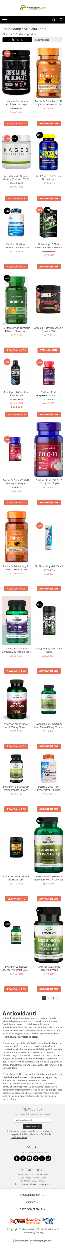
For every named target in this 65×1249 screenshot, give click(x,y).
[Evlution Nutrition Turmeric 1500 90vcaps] (16, 223)
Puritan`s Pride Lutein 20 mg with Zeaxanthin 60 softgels (48, 103)
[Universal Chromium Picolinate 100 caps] (16, 73)
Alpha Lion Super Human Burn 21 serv (16, 878)
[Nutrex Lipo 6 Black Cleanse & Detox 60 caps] (48, 223)
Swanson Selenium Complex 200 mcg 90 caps (16, 650)
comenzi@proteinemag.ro (34, 1184)
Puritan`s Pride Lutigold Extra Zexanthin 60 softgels (16, 568)
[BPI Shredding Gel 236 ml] (48, 536)
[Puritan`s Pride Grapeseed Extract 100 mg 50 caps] (48, 373)
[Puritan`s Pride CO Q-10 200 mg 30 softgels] (48, 449)
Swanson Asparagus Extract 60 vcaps (49, 968)
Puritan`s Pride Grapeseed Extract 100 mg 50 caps (48, 394)
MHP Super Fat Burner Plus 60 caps (48, 177)
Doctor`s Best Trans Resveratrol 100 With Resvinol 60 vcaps (48, 788)
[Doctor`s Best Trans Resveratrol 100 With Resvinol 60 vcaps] (48, 768)
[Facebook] (17, 1158)
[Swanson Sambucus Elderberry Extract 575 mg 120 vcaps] (16, 935)
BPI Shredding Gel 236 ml (49, 566)
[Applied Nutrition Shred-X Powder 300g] (48, 299)
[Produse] (5, 20)
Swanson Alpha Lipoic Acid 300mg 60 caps (16, 725)
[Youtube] (29, 1158)
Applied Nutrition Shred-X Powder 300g (48, 329)
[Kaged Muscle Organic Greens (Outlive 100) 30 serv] (16, 152)
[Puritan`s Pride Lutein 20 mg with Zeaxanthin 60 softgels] (48, 73)
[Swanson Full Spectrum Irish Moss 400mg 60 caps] (48, 699)
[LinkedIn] (42, 1158)
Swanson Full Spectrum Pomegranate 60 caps (16, 788)
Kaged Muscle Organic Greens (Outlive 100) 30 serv (16, 177)
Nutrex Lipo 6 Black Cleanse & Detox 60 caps (48, 246)
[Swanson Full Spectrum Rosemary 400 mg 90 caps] (48, 845)
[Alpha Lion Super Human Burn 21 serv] (16, 845)
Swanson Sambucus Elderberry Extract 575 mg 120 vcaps (16, 968)
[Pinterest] (23, 1158)
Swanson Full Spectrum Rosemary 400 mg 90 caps (48, 878)
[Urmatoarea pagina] (58, 998)
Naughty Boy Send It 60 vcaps (49, 650)
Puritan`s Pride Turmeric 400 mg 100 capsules (16, 329)
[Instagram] (48, 1158)
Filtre (18, 39)
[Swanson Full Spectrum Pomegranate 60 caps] (16, 768)
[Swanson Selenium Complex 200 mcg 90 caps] (16, 620)
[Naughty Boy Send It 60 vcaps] (48, 621)
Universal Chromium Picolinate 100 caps (16, 103)
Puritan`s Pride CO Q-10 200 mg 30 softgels (49, 482)
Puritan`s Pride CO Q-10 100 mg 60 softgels (16, 482)
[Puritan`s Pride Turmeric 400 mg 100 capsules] (16, 299)
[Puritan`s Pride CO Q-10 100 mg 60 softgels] (16, 450)
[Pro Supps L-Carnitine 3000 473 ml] (16, 373)
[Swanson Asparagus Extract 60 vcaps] (48, 934)
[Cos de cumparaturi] (53, 19)
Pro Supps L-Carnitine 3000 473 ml (16, 394)
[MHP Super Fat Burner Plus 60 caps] (48, 152)
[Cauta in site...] (61, 19)
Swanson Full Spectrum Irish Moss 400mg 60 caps (48, 725)
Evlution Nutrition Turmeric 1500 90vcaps (16, 246)
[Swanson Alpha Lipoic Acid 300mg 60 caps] (16, 699)
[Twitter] (36, 1158)
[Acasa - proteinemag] (32, 8)
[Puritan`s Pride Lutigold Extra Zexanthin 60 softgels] (16, 536)
